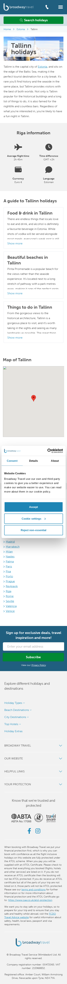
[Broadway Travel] (19, 7)
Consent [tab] (12, 460)
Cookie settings (31, 518)
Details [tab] (33, 460)
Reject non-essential (33, 530)
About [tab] (55, 460)
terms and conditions (33, 889)
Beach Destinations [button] (16, 709)
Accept (33, 506)
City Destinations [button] (15, 717)
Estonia (21, 29)
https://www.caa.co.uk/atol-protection (30, 900)
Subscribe (33, 657)
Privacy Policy (38, 665)
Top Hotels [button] (11, 724)
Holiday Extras (13, 731)
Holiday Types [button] (13, 702)
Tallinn (34, 29)
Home (7, 29)
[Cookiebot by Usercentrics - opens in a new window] (48, 451)
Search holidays (36, 20)
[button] (60, 6)
